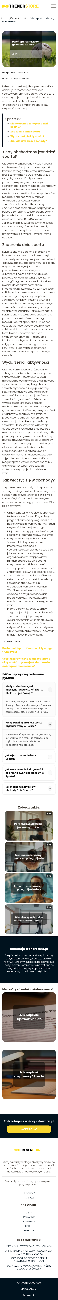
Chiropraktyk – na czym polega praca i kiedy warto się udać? (29, 1252)
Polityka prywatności (29, 1282)
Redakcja (29, 1193)
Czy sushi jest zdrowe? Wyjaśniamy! (29, 1246)
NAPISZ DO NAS (29, 1129)
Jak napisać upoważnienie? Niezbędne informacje (29, 1017)
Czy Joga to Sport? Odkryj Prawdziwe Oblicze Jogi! (29, 1259)
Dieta (29, 1212)
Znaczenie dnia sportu (25, 131)
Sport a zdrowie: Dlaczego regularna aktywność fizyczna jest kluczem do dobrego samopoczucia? (26, 662)
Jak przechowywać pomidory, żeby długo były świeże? (29, 1267)
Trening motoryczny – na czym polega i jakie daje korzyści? (29, 857)
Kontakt (29, 1197)
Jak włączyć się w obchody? (28, 141)
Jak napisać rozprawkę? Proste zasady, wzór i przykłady (29, 1074)
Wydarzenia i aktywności (27, 136)
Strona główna (9, 18)
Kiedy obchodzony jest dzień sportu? (29, 125)
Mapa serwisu (29, 1289)
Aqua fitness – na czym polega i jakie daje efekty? (29, 888)
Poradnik (29, 1217)
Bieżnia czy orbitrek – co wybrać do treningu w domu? (29, 919)
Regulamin (29, 1295)
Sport (23, 18)
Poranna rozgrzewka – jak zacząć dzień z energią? (29, 826)
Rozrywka (29, 1221)
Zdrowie (29, 1230)
